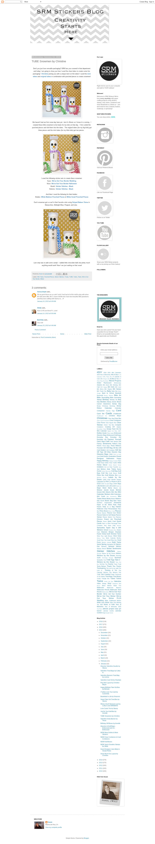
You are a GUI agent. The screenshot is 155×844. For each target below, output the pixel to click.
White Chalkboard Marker (113, 600)
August (103, 644)
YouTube (99, 608)
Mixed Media (106, 498)
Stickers (118, 553)
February (104, 661)
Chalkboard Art (102, 415)
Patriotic (118, 507)
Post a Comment (40, 330)
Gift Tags (100, 452)
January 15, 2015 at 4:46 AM (46, 325)
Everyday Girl (115, 437)
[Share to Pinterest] (66, 274)
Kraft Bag (114, 471)
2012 (101, 765)
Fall (120, 441)
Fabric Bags (101, 441)
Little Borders (101, 486)
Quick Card (112, 521)
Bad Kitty (40, 320)
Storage (111, 557)
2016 (105, 372)
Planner (118, 511)
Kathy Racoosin (106, 471)
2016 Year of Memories (104, 374)
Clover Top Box (109, 425)
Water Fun (117, 585)
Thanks (118, 566)
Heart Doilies (105, 462)
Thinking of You (111, 570)
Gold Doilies (104, 456)
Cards (109, 413)
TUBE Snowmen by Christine (110, 716)
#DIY (99, 372)
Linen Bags (117, 484)
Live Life (109, 486)
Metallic (112, 490)
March (103, 658)
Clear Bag (111, 418)
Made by (118, 486)
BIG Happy (104, 387)
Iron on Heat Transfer (111, 467)
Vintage (104, 583)
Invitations (100, 467)
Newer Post (36, 334)
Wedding (100, 600)
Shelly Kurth (106, 534)
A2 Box (112, 379)
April (102, 655)
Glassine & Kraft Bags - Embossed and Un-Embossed (108, 728)
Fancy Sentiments (104, 444)
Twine (79, 277)
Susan (50, 822)
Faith (107, 441)
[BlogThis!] (59, 274)
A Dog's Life (106, 378)
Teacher (110, 564)
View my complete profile (53, 827)
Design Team (111, 429)
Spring (103, 544)
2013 (101, 762)
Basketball (100, 395)
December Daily (101, 429)
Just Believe (101, 469)
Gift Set (118, 450)
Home (62, 334)
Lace (104, 479)
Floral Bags (106, 445)
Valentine (117, 581)
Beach (106, 395)
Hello (119, 463)
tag (104, 612)
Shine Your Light (102, 536)
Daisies (119, 427)
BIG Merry (100, 389)
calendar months (108, 611)
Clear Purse (101, 423)
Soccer (104, 542)
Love (114, 486)
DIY (113, 427)
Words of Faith (109, 604)
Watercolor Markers (114, 587)
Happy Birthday (103, 461)
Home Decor (102, 465)
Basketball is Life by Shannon (110, 696)
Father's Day (116, 444)
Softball (109, 542)
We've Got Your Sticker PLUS (109, 597)
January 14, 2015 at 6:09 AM (46, 301)
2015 (101, 630)
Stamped (103, 546)
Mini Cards (101, 496)
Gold (98, 456)
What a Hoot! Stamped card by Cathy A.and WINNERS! (110, 705)
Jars (120, 467)
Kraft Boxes (113, 473)
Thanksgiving (101, 568)
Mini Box (114, 492)
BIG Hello (111, 387)
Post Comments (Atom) (48, 337)
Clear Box (117, 418)
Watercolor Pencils (103, 590)
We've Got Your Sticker (106, 596)
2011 (101, 768)
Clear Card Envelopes (103, 420)
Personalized (112, 509)
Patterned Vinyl (102, 509)
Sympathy (100, 560)
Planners (118, 517)
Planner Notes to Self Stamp (106, 515)
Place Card (111, 511)
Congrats (118, 425)
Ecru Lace (110, 433)
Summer (118, 558)
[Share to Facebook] (64, 274)
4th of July (114, 374)
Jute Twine (111, 469)
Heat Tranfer (113, 462)
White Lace (101, 602)
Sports (99, 544)
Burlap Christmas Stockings (106, 406)
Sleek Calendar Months (113, 538)
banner (99, 611)
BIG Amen (106, 385)
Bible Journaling (103, 397)
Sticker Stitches (59, 277)
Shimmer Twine (116, 534)
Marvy (110, 488)
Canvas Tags (110, 411)
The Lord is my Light (112, 568)
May (102, 652)
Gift (104, 448)
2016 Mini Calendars (114, 372)
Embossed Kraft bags (114, 435)
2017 (101, 624)
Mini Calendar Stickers (109, 493)
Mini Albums (106, 492)
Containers (100, 427)
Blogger (86, 838)
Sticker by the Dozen (108, 553)
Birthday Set (113, 399)
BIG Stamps (117, 389)
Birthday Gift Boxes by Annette (110, 723)
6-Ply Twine (106, 376)
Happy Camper (113, 460)
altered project (108, 609)
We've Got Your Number (112, 594)
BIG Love (118, 387)
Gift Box (115, 448)
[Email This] (57, 274)
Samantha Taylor (104, 528)
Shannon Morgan (107, 532)
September (104, 641)
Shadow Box (112, 530)
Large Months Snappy (114, 479)
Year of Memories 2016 (113, 606)
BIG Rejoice (108, 389)
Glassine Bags (102, 454)
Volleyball (115, 583)
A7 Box (117, 378)
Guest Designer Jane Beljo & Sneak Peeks (110, 750)
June (102, 649)
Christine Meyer (115, 416)
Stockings (105, 557)
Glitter (111, 454)
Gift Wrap (107, 452)
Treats (67, 277)
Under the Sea (108, 581)
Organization (108, 502)
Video (99, 583)
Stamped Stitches (114, 546)
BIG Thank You (101, 391)
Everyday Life (102, 439)
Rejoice (119, 525)
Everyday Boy (102, 437)
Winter (42, 279)
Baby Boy (115, 391)
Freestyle (100, 448)
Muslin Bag (109, 501)
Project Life (108, 519)
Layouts (100, 481)
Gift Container (110, 450)
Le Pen (106, 481)
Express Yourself (114, 439)
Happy (119, 458)
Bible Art (117, 395)
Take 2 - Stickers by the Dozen (109, 561)
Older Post (87, 334)
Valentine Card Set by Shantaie (111, 680)
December (104, 632)
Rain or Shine (106, 523)
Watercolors (105, 592)
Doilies (99, 433)
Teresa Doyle (41, 292)
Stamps (99, 548)
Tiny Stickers (113, 572)
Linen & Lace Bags (107, 483)
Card (118, 410)
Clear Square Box (111, 422)
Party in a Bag (108, 507)
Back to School (108, 393)
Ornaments (117, 502)
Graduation (112, 456)
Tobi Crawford (105, 574)
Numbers (99, 502)
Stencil (104, 548)
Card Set (100, 414)
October (103, 638)
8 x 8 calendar (115, 376)
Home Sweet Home (115, 465)
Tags (112, 560)
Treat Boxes (117, 576)
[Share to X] (62, 274)
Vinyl (109, 583)
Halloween (110, 458)
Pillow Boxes (104, 511)
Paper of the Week (104, 505)
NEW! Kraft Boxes (106, 742)
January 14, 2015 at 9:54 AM (46, 313)
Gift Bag (109, 448)
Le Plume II (113, 481)
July (102, 647)
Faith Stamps (114, 441)
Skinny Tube (101, 538)
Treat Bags (109, 576)
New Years (117, 501)
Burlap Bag (116, 404)
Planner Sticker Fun (109, 517)
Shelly (39, 308)
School (106, 530)
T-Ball (104, 560)
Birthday (106, 399)
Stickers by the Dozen (106, 555)
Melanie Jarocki (102, 490)
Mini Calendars (116, 494)
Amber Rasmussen (104, 383)
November (104, 635)
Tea (106, 564)
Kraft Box (104, 473)
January (103, 664)
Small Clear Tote (102, 540)
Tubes (75, 277)
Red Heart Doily (110, 525)
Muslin (102, 500)
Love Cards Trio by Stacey (109, 708)
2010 (101, 771)
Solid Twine (116, 542)
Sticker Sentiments (114, 548)
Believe (111, 395)
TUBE (71, 277)
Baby (109, 391)
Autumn (99, 385)
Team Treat (117, 564)
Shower (110, 536)
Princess (100, 519)
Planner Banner (101, 513)
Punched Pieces (49, 277)
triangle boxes (109, 612)
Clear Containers (115, 420)
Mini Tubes (40, 277)
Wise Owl (113, 602)
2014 (101, 760)
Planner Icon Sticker (114, 513)
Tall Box (102, 564)
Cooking (108, 427)
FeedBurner (113, 361)
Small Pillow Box (112, 540)
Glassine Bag (116, 452)
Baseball (118, 393)
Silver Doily (117, 536)
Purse (105, 521)
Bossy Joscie (111, 402)
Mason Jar (117, 488)
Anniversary (117, 383)
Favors (99, 446)
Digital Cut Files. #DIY (114, 431)
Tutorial (118, 578)
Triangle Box (105, 578)
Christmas (102, 418)
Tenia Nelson (101, 566)
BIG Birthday (114, 385)
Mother (113, 498)
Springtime (110, 544)
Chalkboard (117, 414)
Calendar (108, 408)
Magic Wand (101, 488)
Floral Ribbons (116, 446)
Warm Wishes (107, 585)
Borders (103, 402)
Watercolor (100, 588)
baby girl (118, 609)
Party (114, 505)
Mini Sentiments (111, 496)
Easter (105, 433)
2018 (101, 621)
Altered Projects (115, 381)
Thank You (111, 566)
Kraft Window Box (111, 475)
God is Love (117, 454)
